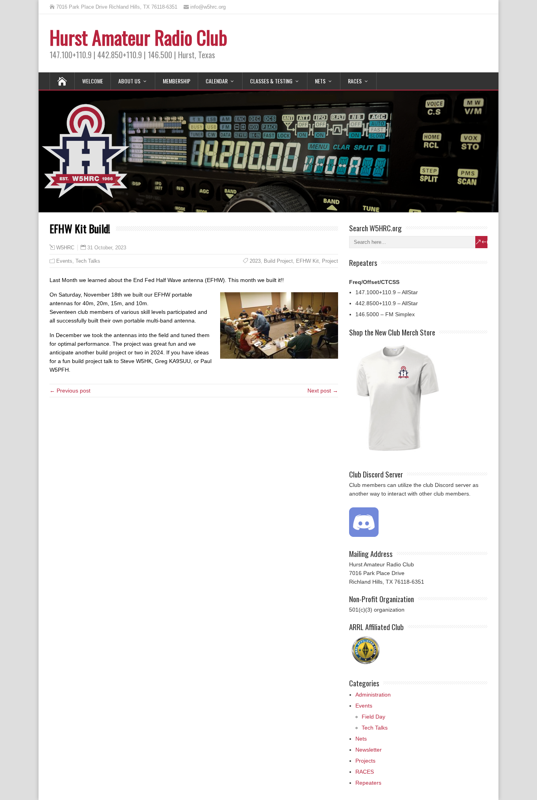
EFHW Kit (307, 261)
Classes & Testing (271, 81)
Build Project (278, 261)
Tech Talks (87, 261)
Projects (365, 761)
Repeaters (368, 783)
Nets (320, 81)
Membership (176, 81)
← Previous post (70, 390)
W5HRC (65, 248)
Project (330, 261)
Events (64, 261)
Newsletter (368, 750)
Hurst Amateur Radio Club (138, 37)
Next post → (322, 390)
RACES (355, 81)
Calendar (217, 81)
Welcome (92, 81)
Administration (373, 694)
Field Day (373, 716)
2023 (255, 261)
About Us (129, 81)
